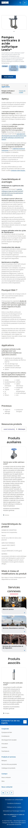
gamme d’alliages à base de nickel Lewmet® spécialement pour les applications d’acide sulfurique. (12, 192)
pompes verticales (23, 66)
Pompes (5, 66)
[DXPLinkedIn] (3, 792)
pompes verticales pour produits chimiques (13, 68)
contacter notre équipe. (18, 170)
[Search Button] (20, 3)
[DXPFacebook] (11, 792)
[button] (20, 2)
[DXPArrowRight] (25, 722)
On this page (5, 85)
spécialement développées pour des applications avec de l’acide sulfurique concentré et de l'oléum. (14, 136)
